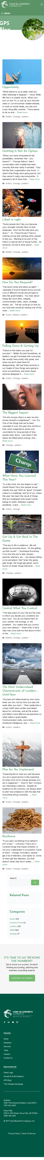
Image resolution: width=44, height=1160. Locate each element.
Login (10, 1073)
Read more (22, 112)
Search (13, 878)
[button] (42, 4)
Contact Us (8, 1058)
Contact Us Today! (22, 978)
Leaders (25, 116)
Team (6, 1050)
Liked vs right (11, 219)
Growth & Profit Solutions (14, 1076)
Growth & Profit (16, 922)
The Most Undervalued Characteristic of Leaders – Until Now (20, 691)
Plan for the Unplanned (18, 769)
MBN (12, 930)
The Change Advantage (13, 1084)
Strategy (13, 934)
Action (9, 183)
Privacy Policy (14, 1133)
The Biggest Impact (15, 412)
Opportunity (10, 87)
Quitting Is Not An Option (20, 151)
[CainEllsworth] (16, 4)
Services (7, 1046)
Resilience (8, 836)
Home (6, 1039)
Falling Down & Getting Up (20, 345)
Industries (7, 1043)
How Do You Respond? (17, 282)
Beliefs (9, 116)
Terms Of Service (28, 1133)
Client (6, 1073)
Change (16, 116)
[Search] (35, 882)
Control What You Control (19, 608)
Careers (7, 1054)
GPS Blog (7, 1080)
